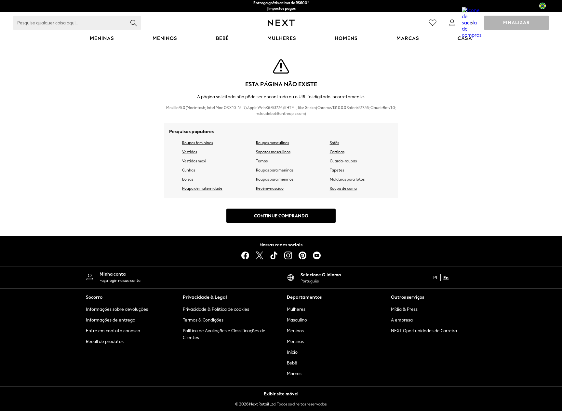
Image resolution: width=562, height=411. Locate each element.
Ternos (262, 161)
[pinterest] (302, 255)
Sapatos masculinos (273, 152)
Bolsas (187, 179)
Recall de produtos (105, 341)
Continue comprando (281, 216)
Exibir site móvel (281, 394)
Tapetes (337, 170)
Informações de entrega (110, 320)
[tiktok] (274, 255)
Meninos (295, 331)
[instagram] (288, 255)
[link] (452, 23)
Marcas (294, 374)
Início (292, 352)
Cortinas (337, 152)
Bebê (292, 363)
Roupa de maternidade (202, 188)
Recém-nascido (270, 188)
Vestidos (189, 152)
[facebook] (245, 255)
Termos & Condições (203, 320)
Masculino (297, 320)
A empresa (402, 320)
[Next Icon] (281, 23)
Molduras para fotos (347, 179)
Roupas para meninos (274, 179)
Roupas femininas (197, 143)
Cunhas (188, 170)
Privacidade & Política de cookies (216, 309)
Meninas (295, 341)
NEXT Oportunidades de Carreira (424, 331)
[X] (259, 255)
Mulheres (296, 309)
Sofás (334, 143)
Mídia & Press (404, 309)
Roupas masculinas (272, 143)
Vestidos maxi (194, 161)
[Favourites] (432, 23)
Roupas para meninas (274, 170)
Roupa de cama (343, 188)
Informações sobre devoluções (117, 309)
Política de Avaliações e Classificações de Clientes (224, 334)
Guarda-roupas (343, 161)
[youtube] (317, 255)
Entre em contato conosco (113, 331)
